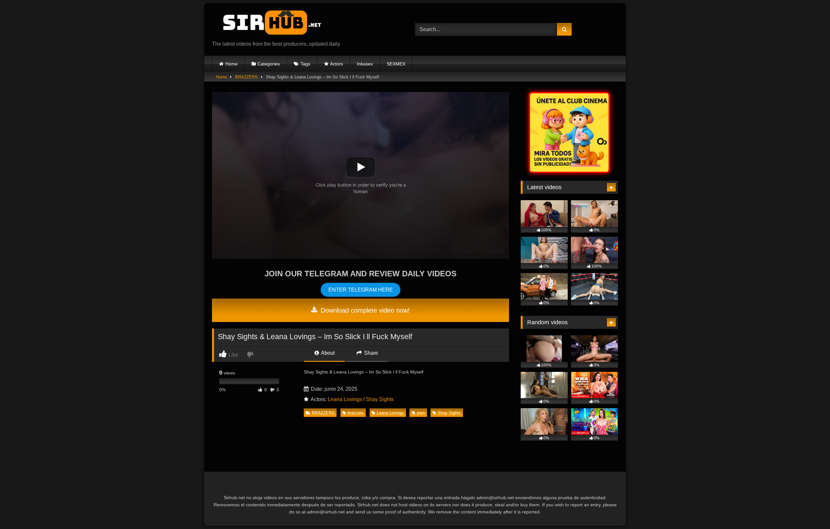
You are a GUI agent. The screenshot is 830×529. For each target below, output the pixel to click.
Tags (305, 63)
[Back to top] (810, 509)
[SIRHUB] (269, 24)
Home (231, 63)
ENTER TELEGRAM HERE (360, 290)
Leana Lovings (345, 399)
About (327, 353)
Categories (268, 63)
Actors (336, 63)
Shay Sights (380, 399)
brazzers (356, 412)
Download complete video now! (364, 310)
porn (421, 412)
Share (370, 353)
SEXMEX (396, 63)
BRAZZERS (246, 77)
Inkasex (365, 63)
